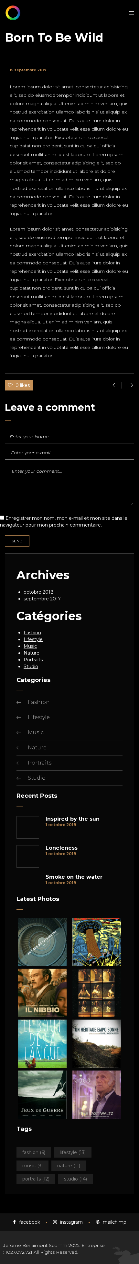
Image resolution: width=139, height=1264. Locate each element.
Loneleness (62, 848)
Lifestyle (33, 639)
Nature (31, 653)
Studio (31, 666)
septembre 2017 (42, 599)
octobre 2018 (39, 592)
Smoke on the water (74, 877)
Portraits (33, 660)
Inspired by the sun (73, 819)
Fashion (32, 633)
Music (30, 646)
